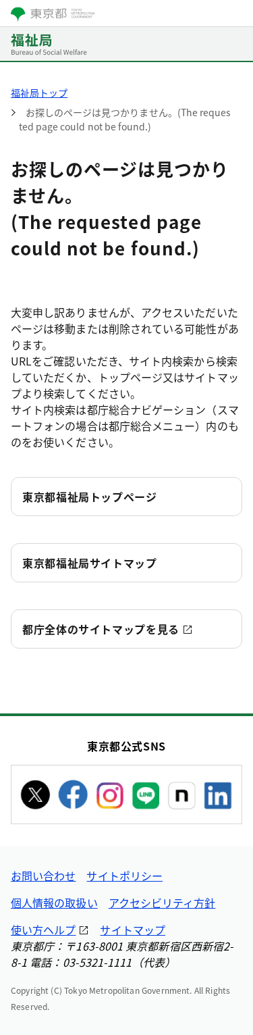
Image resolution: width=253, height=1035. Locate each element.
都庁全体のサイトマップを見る (100, 629)
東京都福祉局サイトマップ (89, 563)
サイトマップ (132, 930)
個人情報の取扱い (54, 902)
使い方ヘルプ (43, 930)
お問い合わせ (43, 875)
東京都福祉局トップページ (89, 496)
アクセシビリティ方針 (162, 902)
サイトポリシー (124, 875)
